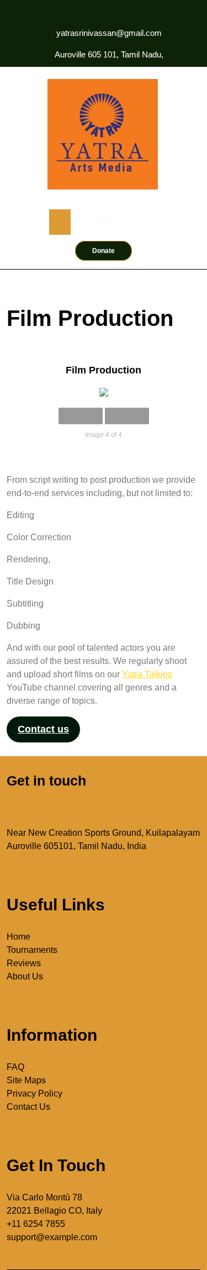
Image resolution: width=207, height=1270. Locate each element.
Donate (103, 251)
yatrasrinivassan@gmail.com (109, 33)
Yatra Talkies (147, 674)
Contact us (43, 729)
